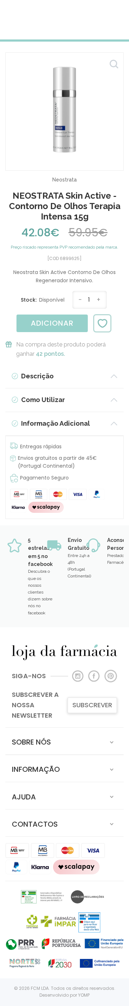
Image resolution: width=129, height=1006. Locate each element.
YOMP (84, 995)
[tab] (64, 741)
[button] (64, 741)
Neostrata (64, 180)
